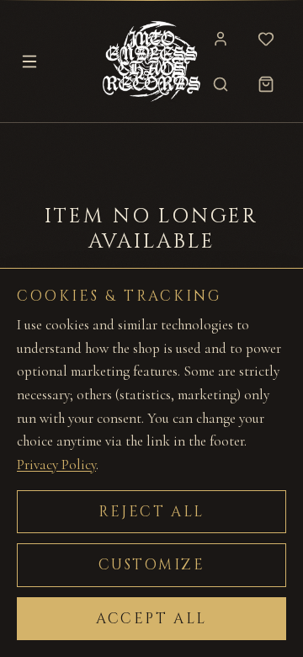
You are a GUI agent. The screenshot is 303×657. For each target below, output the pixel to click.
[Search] (220, 84)
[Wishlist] (266, 39)
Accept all (151, 618)
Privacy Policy (56, 464)
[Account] (220, 39)
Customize (151, 564)
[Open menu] (29, 61)
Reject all (151, 511)
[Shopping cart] (266, 84)
